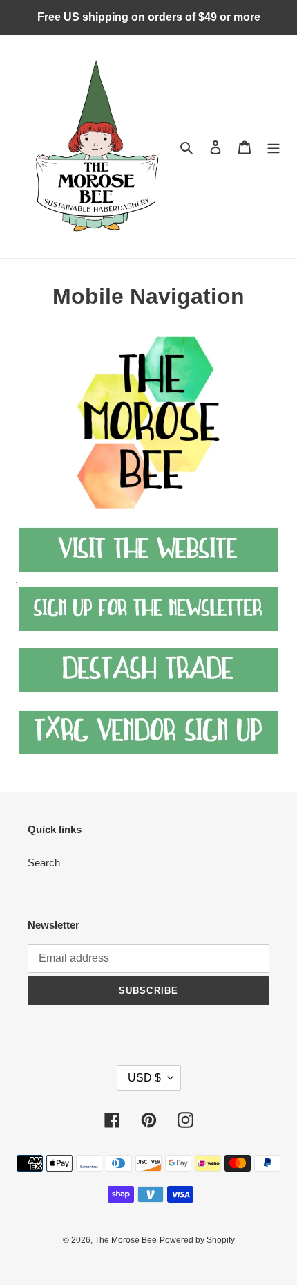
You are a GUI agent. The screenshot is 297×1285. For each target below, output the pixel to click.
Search (44, 862)
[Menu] (273, 147)
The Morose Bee (126, 1240)
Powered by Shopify (197, 1240)
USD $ (144, 1078)
